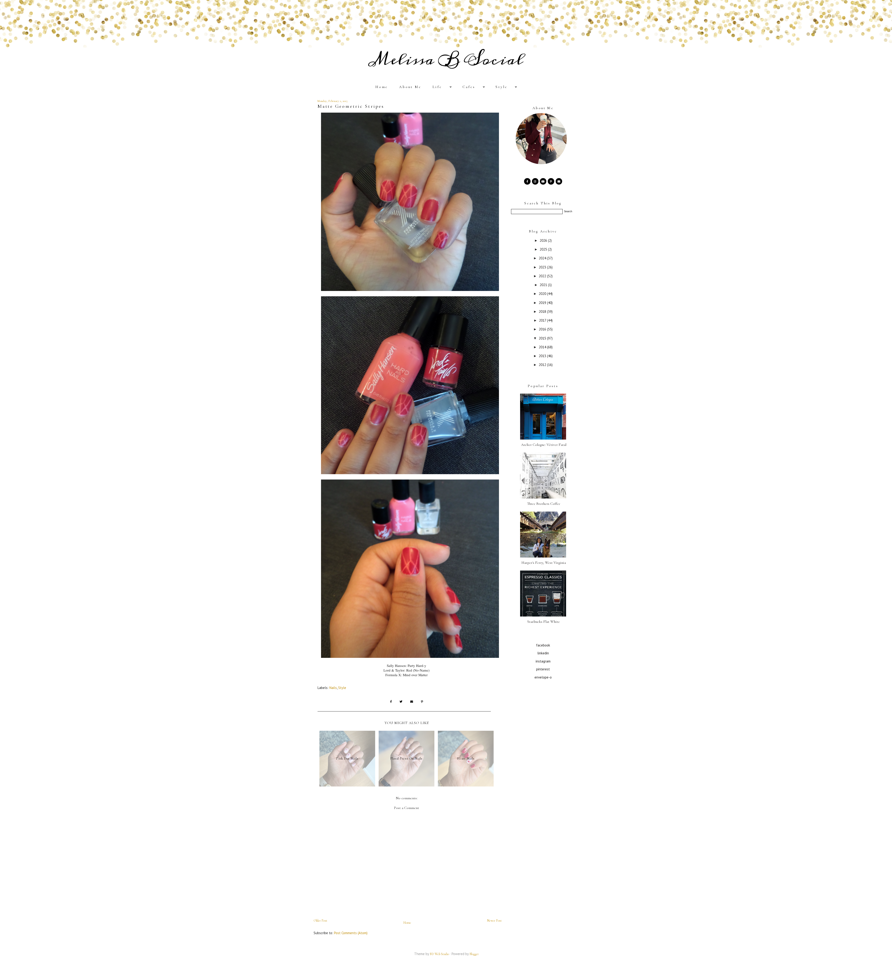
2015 (543, 338)
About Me (410, 87)
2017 (543, 320)
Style (501, 87)
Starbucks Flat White (543, 621)
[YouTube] (543, 181)
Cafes (468, 87)
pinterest (543, 669)
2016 (543, 329)
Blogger (474, 954)
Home (381, 87)
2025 (544, 249)
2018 (543, 311)
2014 (543, 347)
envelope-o (543, 677)
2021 (544, 285)
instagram (543, 661)
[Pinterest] (551, 181)
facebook (543, 645)
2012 (543, 364)
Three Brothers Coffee (543, 503)
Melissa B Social (446, 60)
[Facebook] (527, 181)
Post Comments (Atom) (350, 933)
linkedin (543, 653)
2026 (544, 240)
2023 (543, 267)
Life (437, 87)
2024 (543, 258)
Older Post (320, 921)
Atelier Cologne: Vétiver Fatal (543, 444)
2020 (543, 293)
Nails (333, 687)
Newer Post (494, 921)
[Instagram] (535, 181)
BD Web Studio (439, 954)
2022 (543, 276)
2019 (543, 302)
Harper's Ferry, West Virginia (543, 562)
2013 (543, 356)
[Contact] (558, 181)
